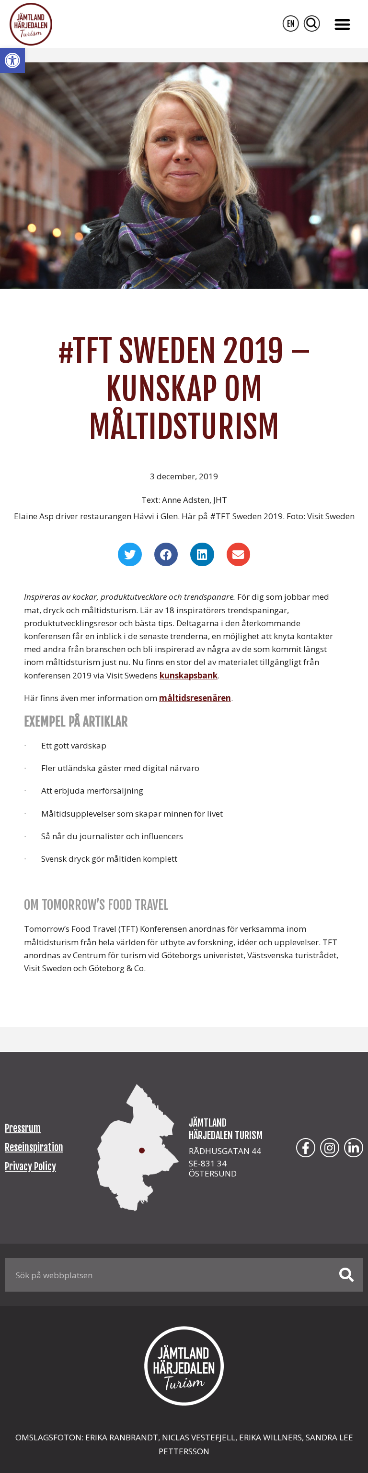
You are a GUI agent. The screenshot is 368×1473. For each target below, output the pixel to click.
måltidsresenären (195, 697)
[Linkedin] (353, 1147)
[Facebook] (305, 1147)
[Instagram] (329, 1147)
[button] (12, 60)
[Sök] (346, 1275)
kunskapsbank (189, 675)
